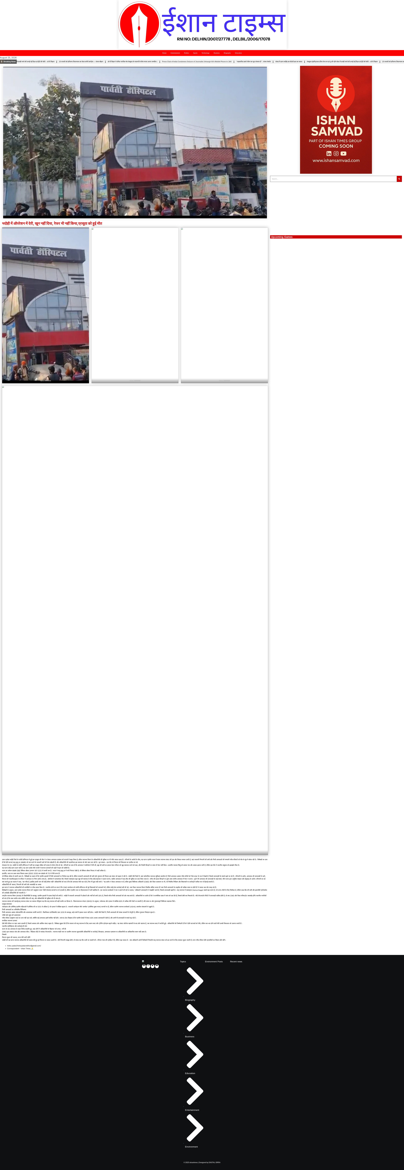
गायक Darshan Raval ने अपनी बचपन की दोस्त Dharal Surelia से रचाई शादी (245, 1023)
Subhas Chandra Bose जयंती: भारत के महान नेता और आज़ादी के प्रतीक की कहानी (245, 997)
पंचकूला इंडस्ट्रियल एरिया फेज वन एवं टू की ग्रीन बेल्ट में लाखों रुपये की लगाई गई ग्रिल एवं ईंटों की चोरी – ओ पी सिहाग (219, 61)
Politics (186, 53)
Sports (195, 53)
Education (238, 53)
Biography (227, 53)
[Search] (399, 179)
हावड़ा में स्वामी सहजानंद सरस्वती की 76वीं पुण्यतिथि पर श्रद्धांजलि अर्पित (289, 697)
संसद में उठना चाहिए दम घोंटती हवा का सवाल (165, 61)
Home (164, 53)
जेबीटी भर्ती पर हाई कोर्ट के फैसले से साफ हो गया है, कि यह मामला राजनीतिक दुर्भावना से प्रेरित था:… (296, 342)
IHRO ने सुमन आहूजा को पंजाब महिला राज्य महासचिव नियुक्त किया (288, 439)
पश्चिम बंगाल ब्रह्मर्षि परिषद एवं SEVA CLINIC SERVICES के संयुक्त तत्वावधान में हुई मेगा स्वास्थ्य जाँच (299, 448)
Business (217, 53)
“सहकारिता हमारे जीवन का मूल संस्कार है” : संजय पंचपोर (130, 61)
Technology (205, 53)
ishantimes (193, 1162)
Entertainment (175, 53)
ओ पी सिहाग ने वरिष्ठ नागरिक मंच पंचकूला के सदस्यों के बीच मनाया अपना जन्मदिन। (333, 61)
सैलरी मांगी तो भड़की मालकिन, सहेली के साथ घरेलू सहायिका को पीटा (217, 974)
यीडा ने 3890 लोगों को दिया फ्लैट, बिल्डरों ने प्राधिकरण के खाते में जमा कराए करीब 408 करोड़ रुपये (217, 983)
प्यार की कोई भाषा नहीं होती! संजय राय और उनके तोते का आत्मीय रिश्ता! (289, 688)
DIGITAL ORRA (214, 1162)
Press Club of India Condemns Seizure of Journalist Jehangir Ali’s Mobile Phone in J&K (74, 61)
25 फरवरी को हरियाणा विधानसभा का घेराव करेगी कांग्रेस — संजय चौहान (281, 61)
